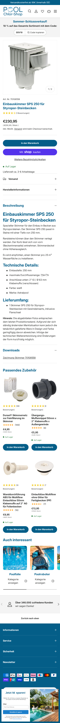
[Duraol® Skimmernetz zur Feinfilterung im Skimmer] (16, 389)
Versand (18, 129)
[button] (49, 11)
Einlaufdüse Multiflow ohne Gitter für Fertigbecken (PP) (43, 497)
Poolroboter (42, 574)
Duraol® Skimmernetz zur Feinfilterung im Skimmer (15, 418)
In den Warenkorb (30, 143)
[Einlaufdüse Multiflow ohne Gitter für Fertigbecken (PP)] (44, 468)
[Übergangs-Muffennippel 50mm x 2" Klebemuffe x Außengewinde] (44, 389)
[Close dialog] (56, 691)
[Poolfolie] (15, 558)
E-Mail (4, 704)
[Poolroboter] (42, 558)
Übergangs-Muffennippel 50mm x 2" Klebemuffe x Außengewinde (43, 420)
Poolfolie (15, 574)
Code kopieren (37, 32)
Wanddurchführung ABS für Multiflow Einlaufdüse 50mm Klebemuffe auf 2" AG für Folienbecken (15, 500)
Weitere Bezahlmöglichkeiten (30, 159)
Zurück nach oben (30, 618)
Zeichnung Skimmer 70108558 (19, 357)
